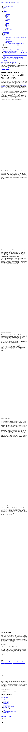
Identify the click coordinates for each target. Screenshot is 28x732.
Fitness (10, 21)
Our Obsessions (12, 62)
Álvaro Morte (4, 661)
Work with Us (6, 705)
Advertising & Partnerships (9, 711)
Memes (8, 14)
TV (4, 10)
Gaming (8, 19)
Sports (7, 25)
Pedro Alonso (22, 663)
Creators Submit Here (8, 714)
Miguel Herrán (6, 663)
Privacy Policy (6, 701)
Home (4, 7)
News (4, 8)
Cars (7, 16)
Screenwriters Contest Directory (16, 43)
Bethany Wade (5, 69)
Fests (4, 34)
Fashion (8, 17)
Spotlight (8, 39)
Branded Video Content (8, 706)
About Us (5, 699)
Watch (4, 30)
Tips (4, 710)
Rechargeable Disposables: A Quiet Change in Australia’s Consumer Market (13, 50)
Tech (7, 26)
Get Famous (6, 702)
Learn (4, 35)
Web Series (6, 33)
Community (6, 712)
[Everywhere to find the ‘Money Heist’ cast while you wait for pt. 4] (10, 675)
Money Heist (13, 663)
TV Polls (5, 11)
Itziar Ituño (9, 661)
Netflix (17, 663)
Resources (8, 42)
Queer (7, 24)
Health (7, 20)
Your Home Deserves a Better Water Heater (13, 57)
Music (7, 23)
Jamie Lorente (15, 661)
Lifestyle (3, 62)
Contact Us (6, 703)
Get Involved (6, 707)
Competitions (9, 41)
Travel (7, 28)
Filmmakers (6, 32)
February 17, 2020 (5, 67)
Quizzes (8, 15)
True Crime (8, 29)
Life (4, 12)
